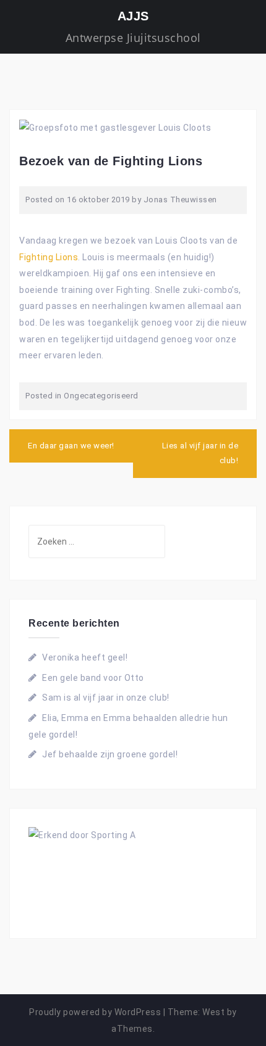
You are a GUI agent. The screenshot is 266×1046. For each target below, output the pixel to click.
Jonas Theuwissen (180, 199)
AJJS (133, 16)
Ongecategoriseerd (101, 395)
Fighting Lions (48, 257)
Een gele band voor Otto (93, 678)
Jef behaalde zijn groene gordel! (110, 754)
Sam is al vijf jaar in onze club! (105, 697)
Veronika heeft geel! (84, 657)
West (213, 1012)
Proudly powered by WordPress (95, 1012)
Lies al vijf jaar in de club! (200, 453)
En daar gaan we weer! (71, 445)
